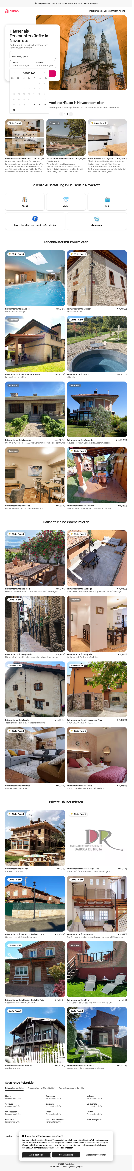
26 (24, 105)
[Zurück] (61, 114)
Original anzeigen (90, 3)
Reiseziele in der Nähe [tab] (14, 1088)
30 (44, 105)
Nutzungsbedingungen (73, 1166)
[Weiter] (71, 114)
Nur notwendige (66, 1155)
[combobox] (33, 56)
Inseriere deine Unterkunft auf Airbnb (107, 11)
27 (29, 105)
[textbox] (21, 65)
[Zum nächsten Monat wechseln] (44, 73)
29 (39, 105)
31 (14, 110)
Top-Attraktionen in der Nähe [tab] (71, 1088)
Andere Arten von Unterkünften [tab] (41, 1088)
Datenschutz (54, 1166)
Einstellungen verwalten (96, 1155)
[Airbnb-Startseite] (12, 11)
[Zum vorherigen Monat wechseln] (14, 73)
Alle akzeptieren (36, 1155)
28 (34, 105)
